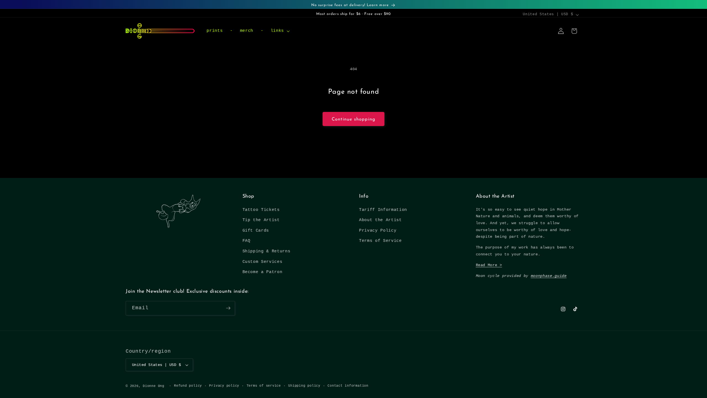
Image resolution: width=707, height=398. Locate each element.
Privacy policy (224, 386)
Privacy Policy (377, 230)
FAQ (246, 240)
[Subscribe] (228, 308)
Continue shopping (353, 119)
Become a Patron (262, 271)
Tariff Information (383, 209)
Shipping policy (304, 386)
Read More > (489, 265)
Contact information (348, 386)
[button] (279, 31)
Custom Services (262, 261)
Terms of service (264, 386)
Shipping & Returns (266, 251)
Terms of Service (380, 240)
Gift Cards (255, 230)
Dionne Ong (153, 386)
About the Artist (380, 220)
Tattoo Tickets (261, 209)
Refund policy (188, 386)
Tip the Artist (261, 220)
